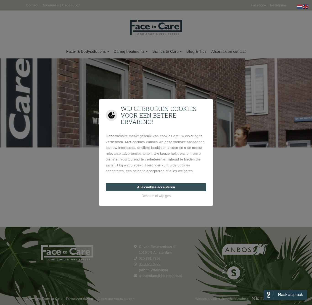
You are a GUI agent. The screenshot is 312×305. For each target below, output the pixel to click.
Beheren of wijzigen (156, 196)
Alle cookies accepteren (156, 187)
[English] (306, 6)
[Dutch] (300, 6)
